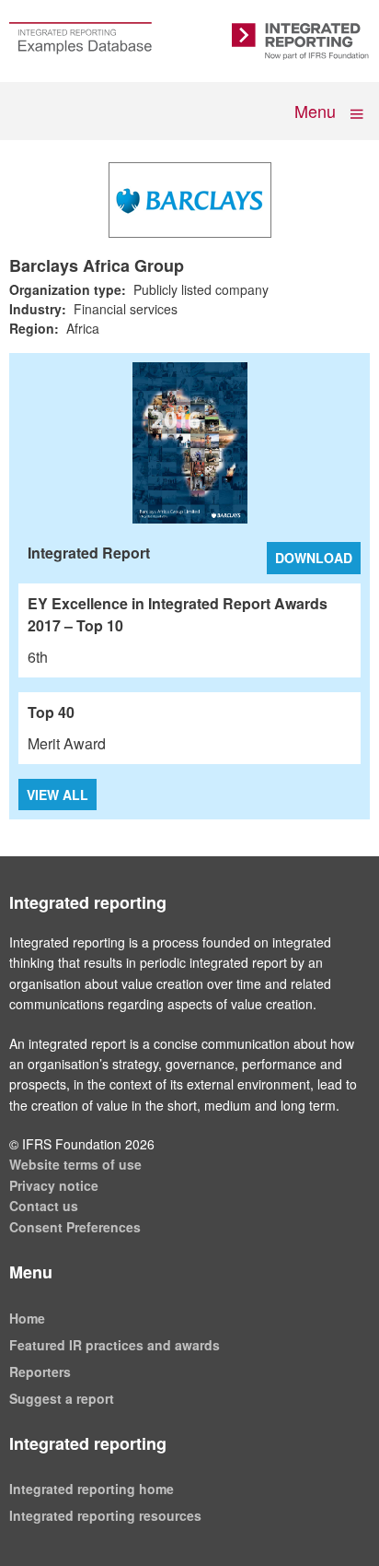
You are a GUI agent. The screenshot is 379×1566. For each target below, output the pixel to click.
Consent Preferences (75, 1227)
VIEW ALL (57, 794)
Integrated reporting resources (105, 1515)
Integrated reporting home (91, 1488)
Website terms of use (75, 1164)
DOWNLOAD (313, 557)
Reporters (40, 1371)
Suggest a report (61, 1398)
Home (27, 1318)
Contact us (43, 1205)
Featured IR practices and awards (114, 1345)
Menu (316, 110)
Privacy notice (53, 1185)
